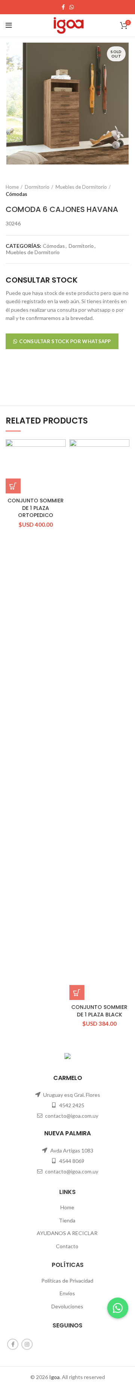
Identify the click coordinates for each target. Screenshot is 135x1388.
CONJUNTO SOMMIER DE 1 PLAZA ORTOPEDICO (36, 508)
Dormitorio (37, 187)
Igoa (54, 1377)
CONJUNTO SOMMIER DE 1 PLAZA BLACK (99, 1010)
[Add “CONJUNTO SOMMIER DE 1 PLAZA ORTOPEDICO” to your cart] (13, 485)
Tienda (67, 1220)
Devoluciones (67, 1306)
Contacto (67, 1246)
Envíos (67, 1293)
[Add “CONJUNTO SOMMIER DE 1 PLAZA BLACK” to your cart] (76, 992)
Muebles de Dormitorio (81, 187)
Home (12, 187)
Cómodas (16, 194)
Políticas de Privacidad (67, 1280)
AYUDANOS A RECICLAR (67, 1233)
